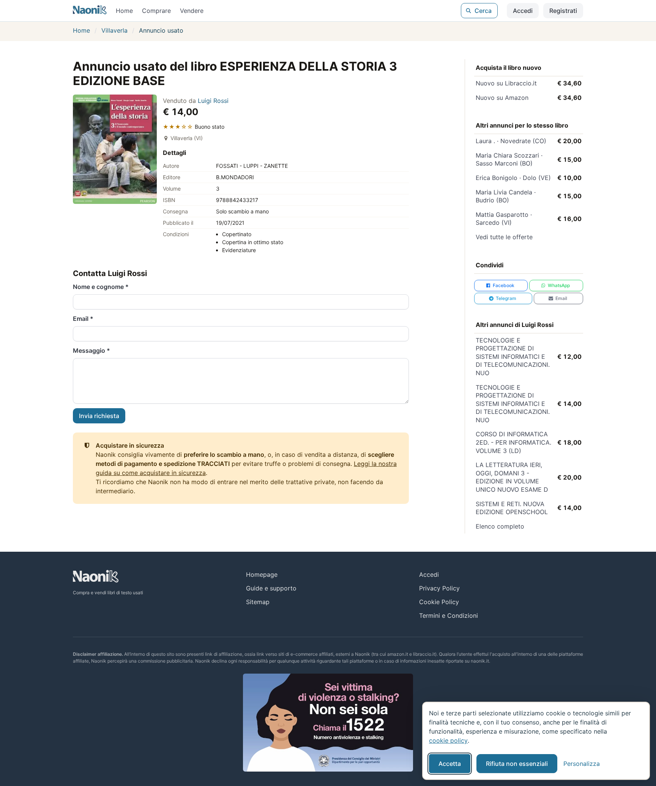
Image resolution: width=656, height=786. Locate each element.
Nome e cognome (101, 286)
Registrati (563, 10)
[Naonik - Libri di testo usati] (89, 10)
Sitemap (258, 602)
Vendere (191, 10)
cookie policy (448, 740)
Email (83, 318)
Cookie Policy (439, 602)
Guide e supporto (271, 588)
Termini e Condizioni (448, 615)
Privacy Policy (439, 588)
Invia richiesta (99, 416)
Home (124, 10)
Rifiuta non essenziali (517, 763)
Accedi (523, 10)
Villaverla (114, 30)
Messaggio (91, 350)
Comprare (156, 10)
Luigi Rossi (213, 100)
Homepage (262, 574)
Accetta (449, 763)
